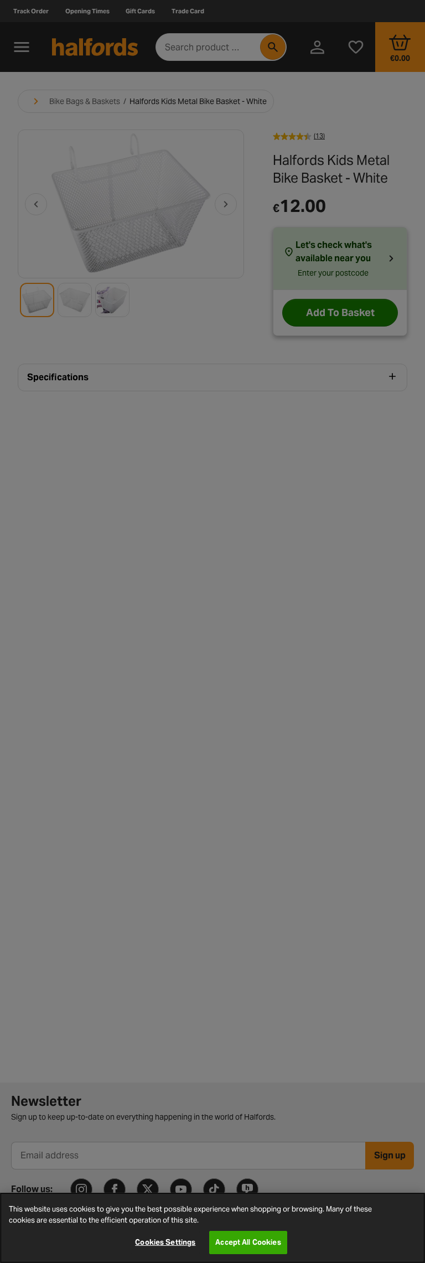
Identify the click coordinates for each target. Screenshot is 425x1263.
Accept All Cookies (248, 1242)
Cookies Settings (165, 1242)
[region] (212, 1228)
